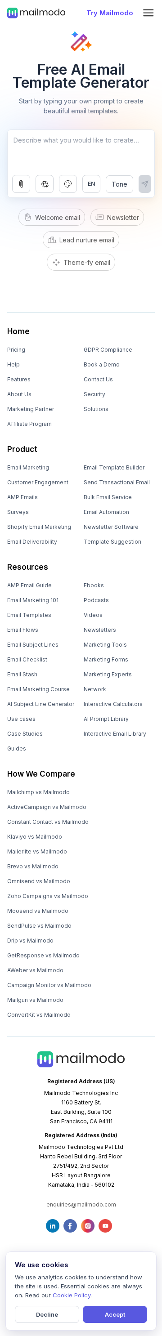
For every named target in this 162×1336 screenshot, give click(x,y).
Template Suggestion (112, 541)
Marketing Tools (105, 644)
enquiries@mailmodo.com (81, 1204)
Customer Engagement (37, 482)
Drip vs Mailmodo (30, 940)
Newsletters (100, 629)
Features (19, 379)
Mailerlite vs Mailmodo (37, 851)
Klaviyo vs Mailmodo (34, 836)
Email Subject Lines (32, 644)
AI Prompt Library (106, 718)
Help (13, 364)
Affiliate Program (29, 423)
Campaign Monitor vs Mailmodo (49, 985)
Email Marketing (28, 467)
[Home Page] (36, 12)
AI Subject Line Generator (40, 704)
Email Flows (22, 629)
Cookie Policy (71, 1295)
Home (18, 331)
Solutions (96, 409)
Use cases (21, 718)
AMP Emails (22, 497)
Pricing (16, 349)
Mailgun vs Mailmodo (35, 999)
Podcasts (96, 600)
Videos (93, 615)
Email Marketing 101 (32, 600)
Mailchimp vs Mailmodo (38, 792)
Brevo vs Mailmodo (32, 866)
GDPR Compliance (108, 349)
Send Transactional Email (117, 482)
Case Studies (25, 733)
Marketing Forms (106, 659)
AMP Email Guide (29, 585)
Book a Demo (102, 364)
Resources (27, 567)
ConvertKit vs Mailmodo (39, 1014)
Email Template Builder (114, 467)
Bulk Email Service (108, 497)
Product (22, 449)
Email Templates (29, 615)
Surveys (18, 512)
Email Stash (22, 674)
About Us (19, 394)
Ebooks (94, 585)
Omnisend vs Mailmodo (38, 881)
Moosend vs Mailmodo (37, 910)
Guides (16, 748)
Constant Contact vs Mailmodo (48, 821)
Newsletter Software (111, 526)
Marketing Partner (30, 409)
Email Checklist (27, 659)
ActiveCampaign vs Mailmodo (46, 807)
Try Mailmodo (109, 13)
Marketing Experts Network (108, 682)
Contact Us (98, 379)
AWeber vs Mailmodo (35, 970)
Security (94, 394)
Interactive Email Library (115, 733)
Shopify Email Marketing (39, 526)
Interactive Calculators (113, 704)
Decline (47, 1314)
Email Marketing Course (38, 689)
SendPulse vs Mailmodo (39, 925)
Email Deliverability (32, 541)
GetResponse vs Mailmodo (43, 955)
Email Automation (106, 512)
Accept (115, 1314)
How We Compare (41, 773)
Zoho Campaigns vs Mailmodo (47, 896)
